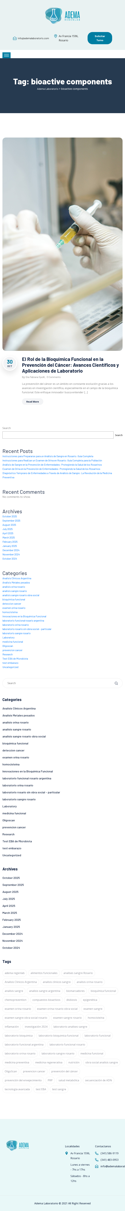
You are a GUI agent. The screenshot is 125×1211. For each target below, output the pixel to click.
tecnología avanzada (17, 1089)
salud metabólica (69, 1080)
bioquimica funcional (13, 599)
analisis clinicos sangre (57, 982)
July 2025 (7, 528)
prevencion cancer (12, 650)
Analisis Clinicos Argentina (16, 578)
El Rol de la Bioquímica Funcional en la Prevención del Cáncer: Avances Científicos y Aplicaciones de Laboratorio (70, 365)
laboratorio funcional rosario (67, 1044)
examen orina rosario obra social (57, 1009)
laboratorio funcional (97, 1035)
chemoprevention (15, 1000)
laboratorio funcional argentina (24, 1044)
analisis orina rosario (13, 586)
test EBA (41, 1089)
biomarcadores (75, 991)
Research (7, 654)
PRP (50, 1080)
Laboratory (8, 637)
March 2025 (8, 537)
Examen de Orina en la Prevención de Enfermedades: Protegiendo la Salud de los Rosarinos (51, 468)
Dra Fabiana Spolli (35, 376)
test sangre (59, 1089)
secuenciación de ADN (98, 1080)
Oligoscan (7, 645)
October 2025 (9, 516)
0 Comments (54, 376)
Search (6, 428)
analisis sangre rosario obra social (20, 595)
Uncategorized (10, 666)
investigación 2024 (36, 1026)
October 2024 (9, 558)
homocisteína (96, 1017)
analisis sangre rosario (14, 590)
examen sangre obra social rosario (26, 1017)
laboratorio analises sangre (70, 1026)
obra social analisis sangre (101, 1062)
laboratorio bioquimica (19, 1035)
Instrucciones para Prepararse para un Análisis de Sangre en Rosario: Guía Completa (47, 456)
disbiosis (71, 1000)
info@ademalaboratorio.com (33, 38)
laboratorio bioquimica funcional (58, 1035)
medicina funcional (12, 641)
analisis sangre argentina (44, 991)
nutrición (73, 1062)
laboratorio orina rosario (15, 624)
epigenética (90, 1000)
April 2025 (7, 533)
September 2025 (11, 520)
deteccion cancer (11, 603)
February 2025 (10, 541)
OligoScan (11, 1071)
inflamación (12, 1026)
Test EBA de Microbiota (15, 658)
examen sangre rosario (67, 1017)
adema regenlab (15, 973)
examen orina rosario (13, 607)
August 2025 (9, 524)
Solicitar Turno (100, 38)
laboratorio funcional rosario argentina (23, 620)
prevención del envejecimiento (23, 1080)
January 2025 (9, 545)
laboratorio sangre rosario (16, 633)
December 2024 (11, 550)
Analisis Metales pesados (16, 582)
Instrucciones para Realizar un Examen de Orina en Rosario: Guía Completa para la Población (52, 460)
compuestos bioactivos (46, 1000)
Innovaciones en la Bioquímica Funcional (24, 616)
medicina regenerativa (48, 1062)
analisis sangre (14, 991)
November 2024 (11, 554)
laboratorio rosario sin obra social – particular (26, 628)
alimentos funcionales (44, 973)
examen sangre (92, 1009)
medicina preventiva (17, 1062)
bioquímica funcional (103, 991)
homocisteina (10, 612)
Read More (32, 401)
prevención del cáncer (64, 1071)
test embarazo (10, 662)
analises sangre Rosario (78, 973)
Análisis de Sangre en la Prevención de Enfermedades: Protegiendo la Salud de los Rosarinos (52, 464)
